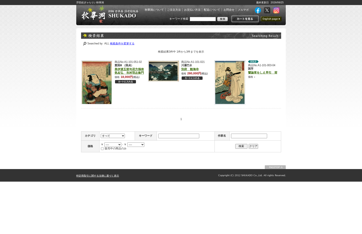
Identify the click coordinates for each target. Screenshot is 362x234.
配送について (212, 9)
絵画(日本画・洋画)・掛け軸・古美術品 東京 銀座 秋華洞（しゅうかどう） (109, 14)
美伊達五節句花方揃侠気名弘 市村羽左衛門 (129, 70)
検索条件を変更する (122, 43)
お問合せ (229, 9)
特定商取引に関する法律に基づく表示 (97, 175)
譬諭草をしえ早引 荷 (262, 72)
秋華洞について (154, 9)
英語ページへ (271, 18)
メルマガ (243, 9)
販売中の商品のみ (116, 148)
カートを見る (244, 18)
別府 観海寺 (190, 69)
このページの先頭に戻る (275, 167)
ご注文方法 (174, 9)
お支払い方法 (192, 9)
